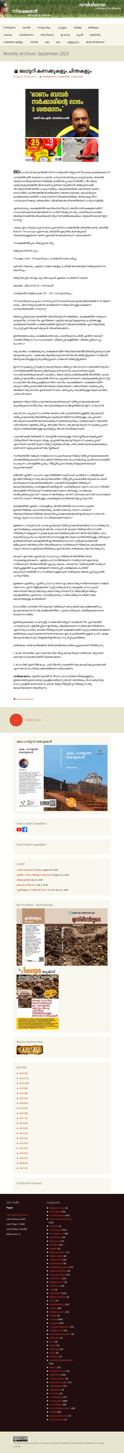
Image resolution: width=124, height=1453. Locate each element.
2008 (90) (23, 1163)
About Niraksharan (95, 42)
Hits (17, 1214)
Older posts (27, 720)
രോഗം (53, 1367)
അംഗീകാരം (47, 34)
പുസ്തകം (62, 27)
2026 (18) (23, 1073)
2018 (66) (23, 1113)
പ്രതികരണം (26, 34)
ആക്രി (53, 1248)
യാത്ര (26, 27)
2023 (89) (23, 1088)
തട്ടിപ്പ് (53, 1300)
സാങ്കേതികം (63, 76)
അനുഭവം (55, 1241)
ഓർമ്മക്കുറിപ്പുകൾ (59, 1267)
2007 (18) (23, 1168)
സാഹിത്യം (56, 1404)
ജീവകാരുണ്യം (58, 1296)
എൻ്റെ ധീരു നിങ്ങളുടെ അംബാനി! (34, 874)
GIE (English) (55, 1211)
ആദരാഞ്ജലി (56, 1255)
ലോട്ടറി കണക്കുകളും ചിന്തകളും (54, 71)
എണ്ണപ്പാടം (73, 42)
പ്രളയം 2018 (56, 1330)
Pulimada (54, 1226)
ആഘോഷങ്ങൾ (58, 1252)
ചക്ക (52, 1289)
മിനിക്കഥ (54, 1356)
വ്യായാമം (55, 1389)
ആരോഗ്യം (56, 1259)
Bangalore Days (57, 1207)
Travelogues (9, 27)
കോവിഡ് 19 (56, 1278)
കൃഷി (79, 34)
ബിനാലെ (55, 1337)
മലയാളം (54, 1349)
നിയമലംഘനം (57, 1311)
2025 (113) (24, 1078)
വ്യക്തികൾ (56, 1386)
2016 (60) (23, 1123)
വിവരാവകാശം (57, 1378)
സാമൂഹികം (44, 27)
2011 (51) (23, 1148)
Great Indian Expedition (61, 1219)
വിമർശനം (55, 1374)
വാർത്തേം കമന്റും (13, 42)
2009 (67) (23, 1158)
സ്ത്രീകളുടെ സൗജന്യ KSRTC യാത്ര (35, 889)
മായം (53, 1352)
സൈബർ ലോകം (59, 1415)
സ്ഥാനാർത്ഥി (57, 1419)
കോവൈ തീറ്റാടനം (26, 884)
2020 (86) (23, 1103)
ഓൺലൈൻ (56, 1263)
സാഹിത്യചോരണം (60, 1408)
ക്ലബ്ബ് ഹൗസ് (57, 1282)
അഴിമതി (54, 1244)
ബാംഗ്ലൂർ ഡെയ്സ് (60, 1334)
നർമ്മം (53, 1315)
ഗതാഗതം (55, 1285)
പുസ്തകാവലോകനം (60, 1326)
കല (47, 42)
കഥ (58, 42)
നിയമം (53, 1308)
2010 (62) (23, 1153)
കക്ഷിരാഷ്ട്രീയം (58, 1270)
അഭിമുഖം (93, 27)
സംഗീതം (54, 1393)
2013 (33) (23, 1138)
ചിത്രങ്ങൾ (55, 1293)
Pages (10, 1214)
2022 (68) (23, 1093)
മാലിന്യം (95, 34)
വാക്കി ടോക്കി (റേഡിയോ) (29, 869)
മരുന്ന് (53, 1345)
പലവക (7, 34)
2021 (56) (23, 1098)
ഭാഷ (52, 1341)
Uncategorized (57, 1233)
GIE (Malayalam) (57, 1215)
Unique (24, 1214)
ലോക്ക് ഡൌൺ (58, 1371)
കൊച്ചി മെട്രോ (58, 1274)
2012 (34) (23, 1143)
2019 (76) (23, 1108)
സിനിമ (34, 42)
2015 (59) (23, 1128)
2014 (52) (23, 1133)
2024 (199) (24, 1083)
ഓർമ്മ (77, 27)
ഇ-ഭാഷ (65, 34)
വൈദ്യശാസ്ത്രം (58, 1382)
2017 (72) (23, 1118)
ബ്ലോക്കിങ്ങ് (23, 879)
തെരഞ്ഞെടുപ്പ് (57, 1304)
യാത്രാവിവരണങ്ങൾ (61, 1360)
